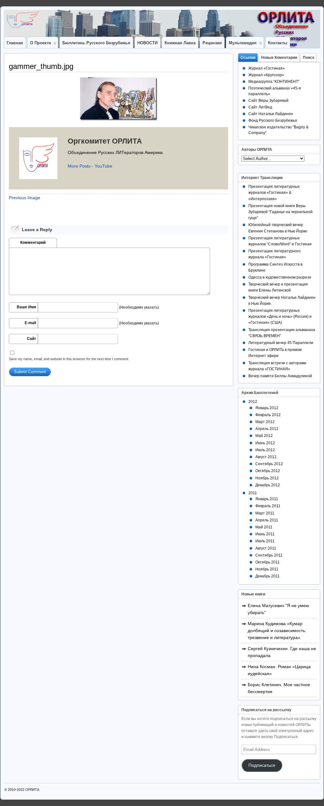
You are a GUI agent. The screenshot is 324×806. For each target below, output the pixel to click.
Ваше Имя (26, 307)
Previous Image (24, 197)
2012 (252, 401)
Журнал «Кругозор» (266, 75)
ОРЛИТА (32, 789)
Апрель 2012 (266, 429)
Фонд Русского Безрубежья (272, 120)
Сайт (31, 338)
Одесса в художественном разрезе (279, 277)
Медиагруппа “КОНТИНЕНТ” (273, 81)
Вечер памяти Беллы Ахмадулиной (280, 376)
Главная (15, 42)
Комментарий (33, 242)
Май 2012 (264, 436)
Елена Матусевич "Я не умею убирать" (278, 609)
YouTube (103, 166)
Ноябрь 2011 (266, 569)
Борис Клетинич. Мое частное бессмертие (279, 688)
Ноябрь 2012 (267, 478)
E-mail (30, 323)
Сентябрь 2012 (269, 464)
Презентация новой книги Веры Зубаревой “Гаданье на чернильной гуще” (280, 212)
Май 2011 (263, 527)
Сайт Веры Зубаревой (268, 100)
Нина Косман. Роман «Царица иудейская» (279, 670)
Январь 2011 (266, 499)
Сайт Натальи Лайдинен (270, 114)
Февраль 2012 (268, 415)
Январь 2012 (266, 408)
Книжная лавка (180, 42)
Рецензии (212, 42)
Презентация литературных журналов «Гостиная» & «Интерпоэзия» (274, 192)
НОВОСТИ (147, 42)
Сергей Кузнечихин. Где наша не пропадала (282, 652)
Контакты (277, 42)
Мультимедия (243, 42)
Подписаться (261, 765)
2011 (252, 493)
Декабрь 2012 (267, 485)
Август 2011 (265, 548)
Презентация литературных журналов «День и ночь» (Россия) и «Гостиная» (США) (280, 316)
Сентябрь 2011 (269, 555)
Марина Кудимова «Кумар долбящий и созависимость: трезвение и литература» (277, 630)
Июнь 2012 (265, 443)
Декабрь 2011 (267, 576)
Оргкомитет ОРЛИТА (105, 141)
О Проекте (40, 42)
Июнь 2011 (265, 534)
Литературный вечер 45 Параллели (280, 343)
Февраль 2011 (267, 506)
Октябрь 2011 (267, 562)
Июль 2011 (265, 541)
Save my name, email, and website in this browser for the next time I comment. (69, 359)
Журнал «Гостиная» (266, 68)
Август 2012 (266, 457)
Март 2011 (264, 513)
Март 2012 (265, 422)
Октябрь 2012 (267, 471)
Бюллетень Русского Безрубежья (96, 42)
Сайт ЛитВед (260, 107)
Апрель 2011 (266, 520)
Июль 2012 (265, 450)
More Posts (79, 166)
